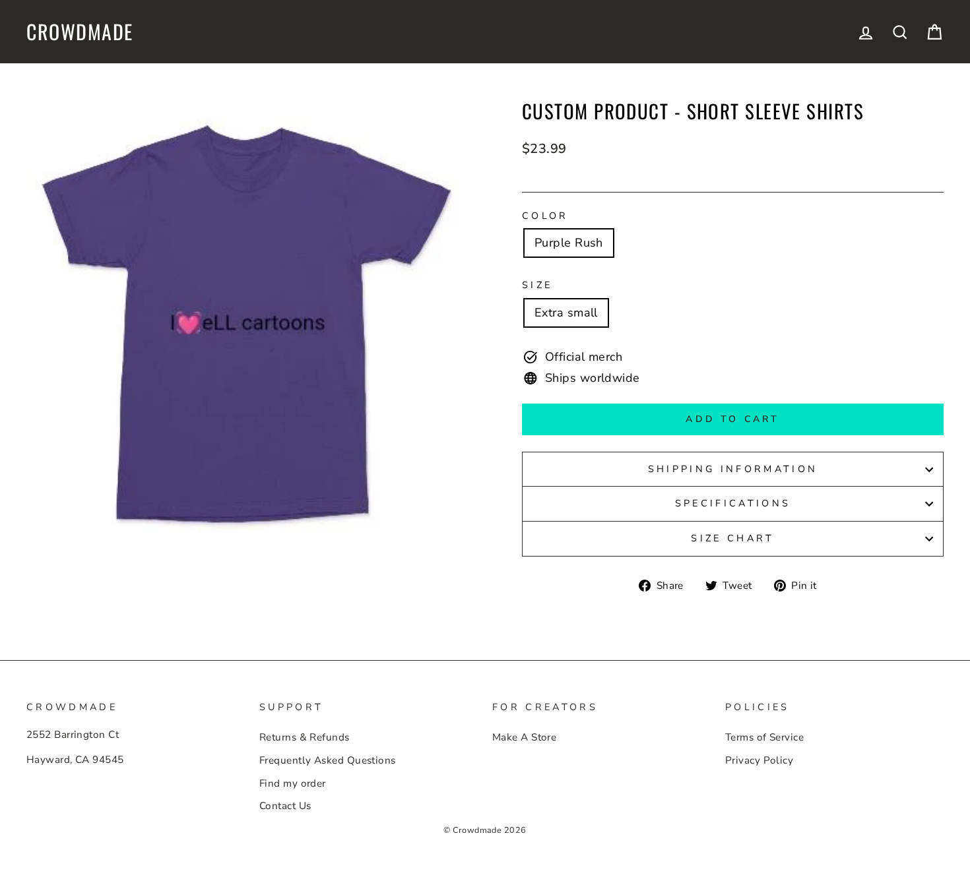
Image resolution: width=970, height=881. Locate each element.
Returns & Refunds (304, 737)
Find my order (292, 783)
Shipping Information (733, 468)
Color (545, 215)
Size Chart (732, 538)
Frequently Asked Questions (327, 760)
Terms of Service (764, 737)
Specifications (733, 503)
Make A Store (524, 737)
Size (537, 284)
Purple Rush (568, 243)
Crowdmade (79, 32)
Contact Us (285, 805)
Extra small (566, 312)
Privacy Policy (759, 760)
